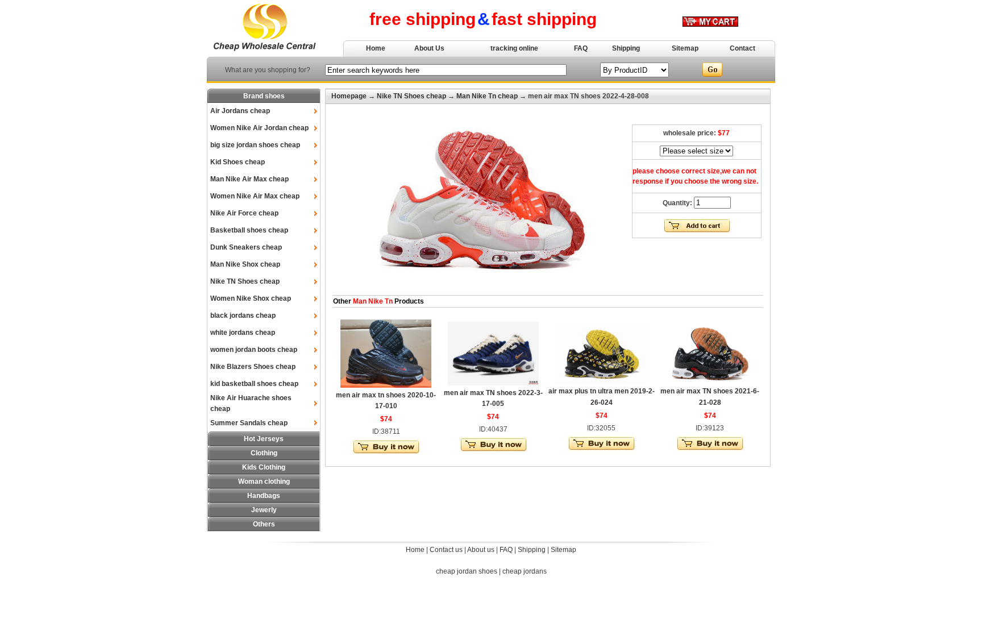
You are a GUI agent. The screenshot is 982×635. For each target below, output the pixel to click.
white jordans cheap (242, 333)
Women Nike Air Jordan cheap (259, 128)
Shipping (626, 48)
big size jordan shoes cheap (255, 145)
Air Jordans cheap (240, 111)
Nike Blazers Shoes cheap (253, 367)
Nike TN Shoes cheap (245, 281)
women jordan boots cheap (253, 350)
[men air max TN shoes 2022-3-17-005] (493, 383)
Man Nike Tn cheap (487, 96)
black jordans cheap (243, 315)
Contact (742, 48)
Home (375, 48)
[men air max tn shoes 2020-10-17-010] (385, 385)
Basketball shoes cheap (249, 230)
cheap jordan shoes (466, 571)
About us (480, 550)
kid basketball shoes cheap (254, 384)
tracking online (514, 48)
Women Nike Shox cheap (250, 298)
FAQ (581, 48)
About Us (429, 48)
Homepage (349, 96)
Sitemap (685, 48)
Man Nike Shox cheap (245, 264)
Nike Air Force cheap (244, 213)
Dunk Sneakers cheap (246, 247)
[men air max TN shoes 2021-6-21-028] (709, 381)
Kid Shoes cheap (237, 162)
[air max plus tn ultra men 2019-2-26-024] (601, 381)
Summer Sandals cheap (249, 423)
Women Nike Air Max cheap (254, 196)
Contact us (446, 550)
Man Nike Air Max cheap (249, 179)
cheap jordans (524, 571)
